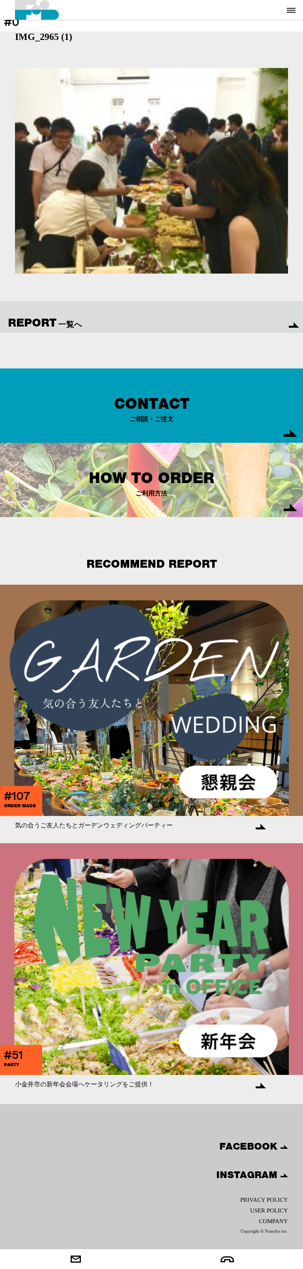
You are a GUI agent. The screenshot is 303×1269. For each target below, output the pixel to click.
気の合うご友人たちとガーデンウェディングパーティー (94, 825)
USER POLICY (269, 1210)
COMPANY (273, 1221)
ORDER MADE (20, 806)
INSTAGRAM (248, 1174)
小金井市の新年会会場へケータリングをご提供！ (84, 1084)
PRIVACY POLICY (264, 1200)
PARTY (11, 1064)
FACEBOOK (250, 1146)
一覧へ (45, 322)
